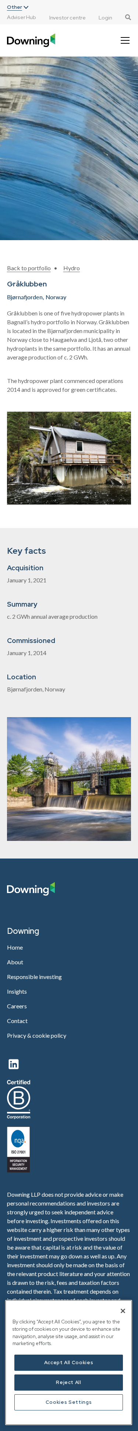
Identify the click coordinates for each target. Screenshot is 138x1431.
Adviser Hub (21, 17)
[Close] (123, 1311)
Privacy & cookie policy (36, 1035)
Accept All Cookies (68, 1362)
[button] (17, 7)
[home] (31, 40)
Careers (17, 1005)
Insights (17, 991)
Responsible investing (34, 976)
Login (105, 17)
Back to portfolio (29, 267)
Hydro (71, 267)
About (15, 961)
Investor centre (67, 17)
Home (15, 947)
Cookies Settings (69, 1402)
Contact (17, 1020)
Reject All (68, 1382)
